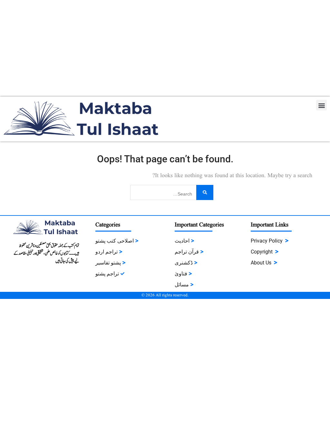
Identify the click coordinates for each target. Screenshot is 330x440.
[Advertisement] (165, 48)
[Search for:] (171, 192)
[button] (321, 105)
